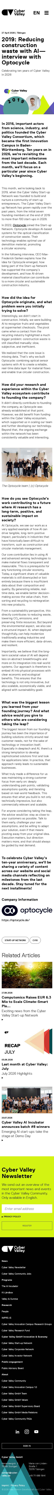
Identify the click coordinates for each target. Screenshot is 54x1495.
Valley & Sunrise (10, 1299)
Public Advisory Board (13, 1368)
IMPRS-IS (6, 1318)
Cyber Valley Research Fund (16, 1330)
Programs (7, 1280)
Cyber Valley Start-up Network (17, 1343)
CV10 (35, 940)
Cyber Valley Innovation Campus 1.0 (19, 1387)
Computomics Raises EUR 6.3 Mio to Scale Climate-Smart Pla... (26, 1001)
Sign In (27, 1446)
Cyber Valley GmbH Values (15, 1400)
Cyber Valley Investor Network (17, 1355)
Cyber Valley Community (14, 1381)
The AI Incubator (10, 1286)
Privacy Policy (12, 1216)
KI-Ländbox (7, 1292)
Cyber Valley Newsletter (14, 1267)
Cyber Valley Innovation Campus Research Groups (27, 1324)
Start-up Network (15, 940)
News (5, 1261)
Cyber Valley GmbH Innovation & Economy (25, 1336)
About (5, 1374)
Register (27, 1226)
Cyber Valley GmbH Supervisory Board (21, 1406)
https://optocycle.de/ (16, 920)
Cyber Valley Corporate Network (18, 1349)
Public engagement (12, 1362)
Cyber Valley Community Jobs (16, 1273)
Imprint (5, 1485)
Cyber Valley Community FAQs (17, 1419)
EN (36, 12)
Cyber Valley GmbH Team (14, 1393)
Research (7, 1305)
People (5, 1311)
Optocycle (19, 225)
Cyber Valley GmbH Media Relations (20, 1412)
